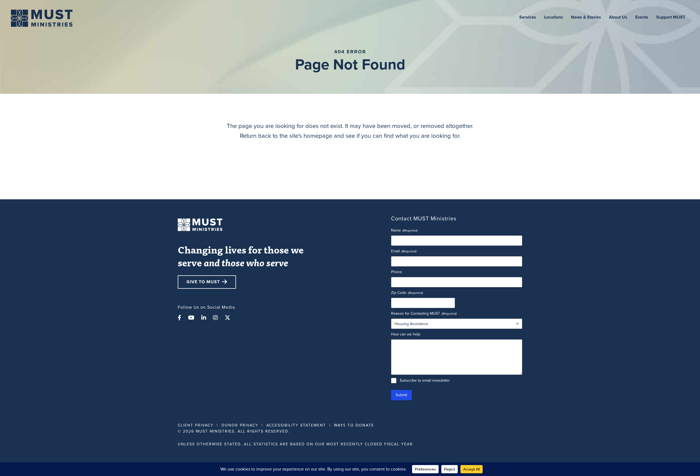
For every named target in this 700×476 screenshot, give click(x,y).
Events (641, 17)
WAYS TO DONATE (354, 425)
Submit (401, 395)
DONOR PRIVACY (239, 425)
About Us (618, 17)
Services (527, 17)
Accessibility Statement (296, 425)
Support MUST (670, 17)
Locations (553, 17)
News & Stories (586, 17)
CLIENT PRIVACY (196, 425)
